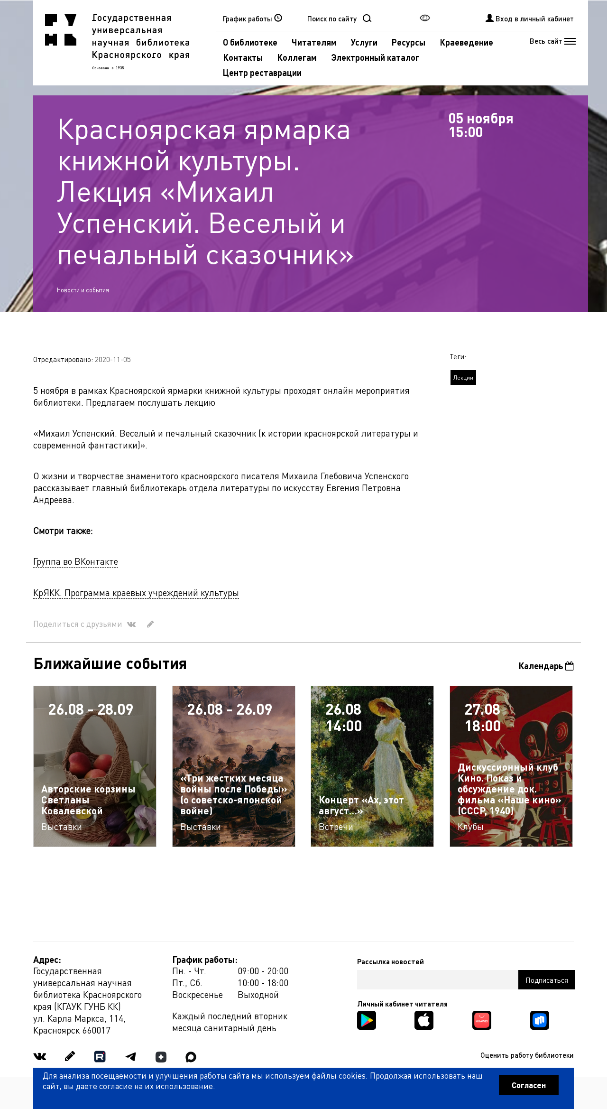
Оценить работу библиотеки (527, 1055)
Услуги (364, 42)
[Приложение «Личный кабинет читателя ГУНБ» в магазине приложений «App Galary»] (481, 1019)
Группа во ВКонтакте (75, 561)
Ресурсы (408, 42)
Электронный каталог (375, 57)
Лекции (463, 377)
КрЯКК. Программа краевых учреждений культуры (136, 592)
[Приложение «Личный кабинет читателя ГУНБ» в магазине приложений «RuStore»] (539, 1019)
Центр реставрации (262, 72)
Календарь (541, 665)
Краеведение (466, 42)
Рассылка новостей (390, 961)
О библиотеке (250, 42)
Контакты (243, 57)
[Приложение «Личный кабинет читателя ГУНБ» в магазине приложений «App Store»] (423, 1019)
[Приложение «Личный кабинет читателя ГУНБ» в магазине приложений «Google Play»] (366, 1019)
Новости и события (83, 290)
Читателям (314, 42)
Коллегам (297, 57)
